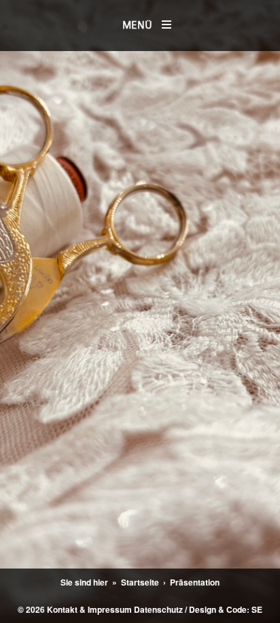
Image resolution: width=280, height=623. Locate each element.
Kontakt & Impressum (89, 609)
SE (256, 609)
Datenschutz (158, 609)
